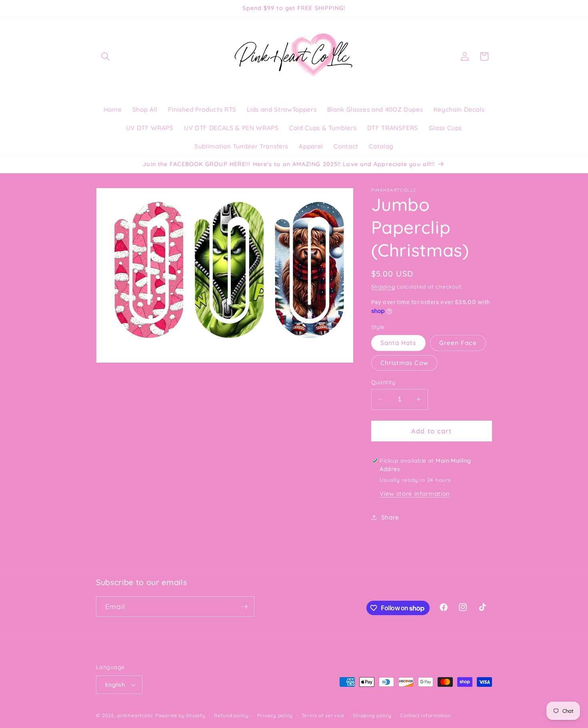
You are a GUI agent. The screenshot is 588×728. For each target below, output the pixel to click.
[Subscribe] (244, 606)
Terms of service (323, 715)
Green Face (458, 343)
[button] (105, 56)
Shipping (383, 286)
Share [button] (390, 517)
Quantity (383, 381)
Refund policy (231, 715)
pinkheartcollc (135, 715)
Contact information (425, 715)
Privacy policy (275, 715)
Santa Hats (398, 343)
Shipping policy (372, 715)
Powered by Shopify (180, 715)
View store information (415, 493)
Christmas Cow (404, 362)
